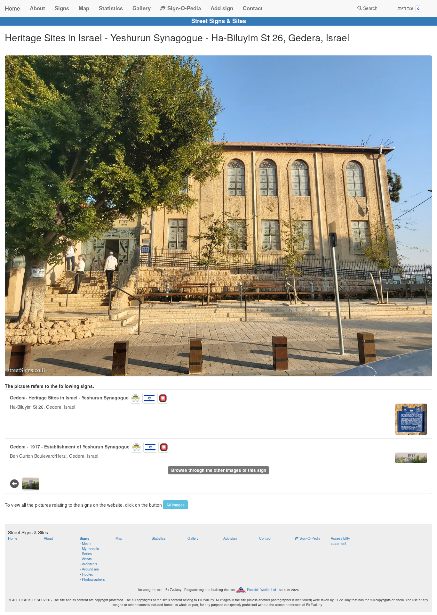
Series (87, 553)
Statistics (111, 8)
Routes (87, 574)
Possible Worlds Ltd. (262, 589)
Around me (90, 568)
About (37, 8)
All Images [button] (175, 504)
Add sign (222, 8)
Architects (90, 563)
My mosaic (90, 548)
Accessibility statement (340, 541)
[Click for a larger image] (218, 215)
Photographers (93, 579)
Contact (253, 8)
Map (84, 8)
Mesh (86, 543)
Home (12, 8)
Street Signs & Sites (218, 21)
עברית (406, 8)
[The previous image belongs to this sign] (14, 483)
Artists (87, 558)
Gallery (141, 8)
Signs (62, 8)
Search (369, 8)
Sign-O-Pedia (183, 8)
